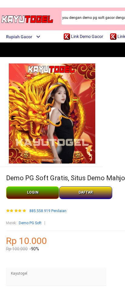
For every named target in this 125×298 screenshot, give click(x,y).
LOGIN (33, 192)
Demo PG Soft (30, 223)
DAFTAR (86, 192)
